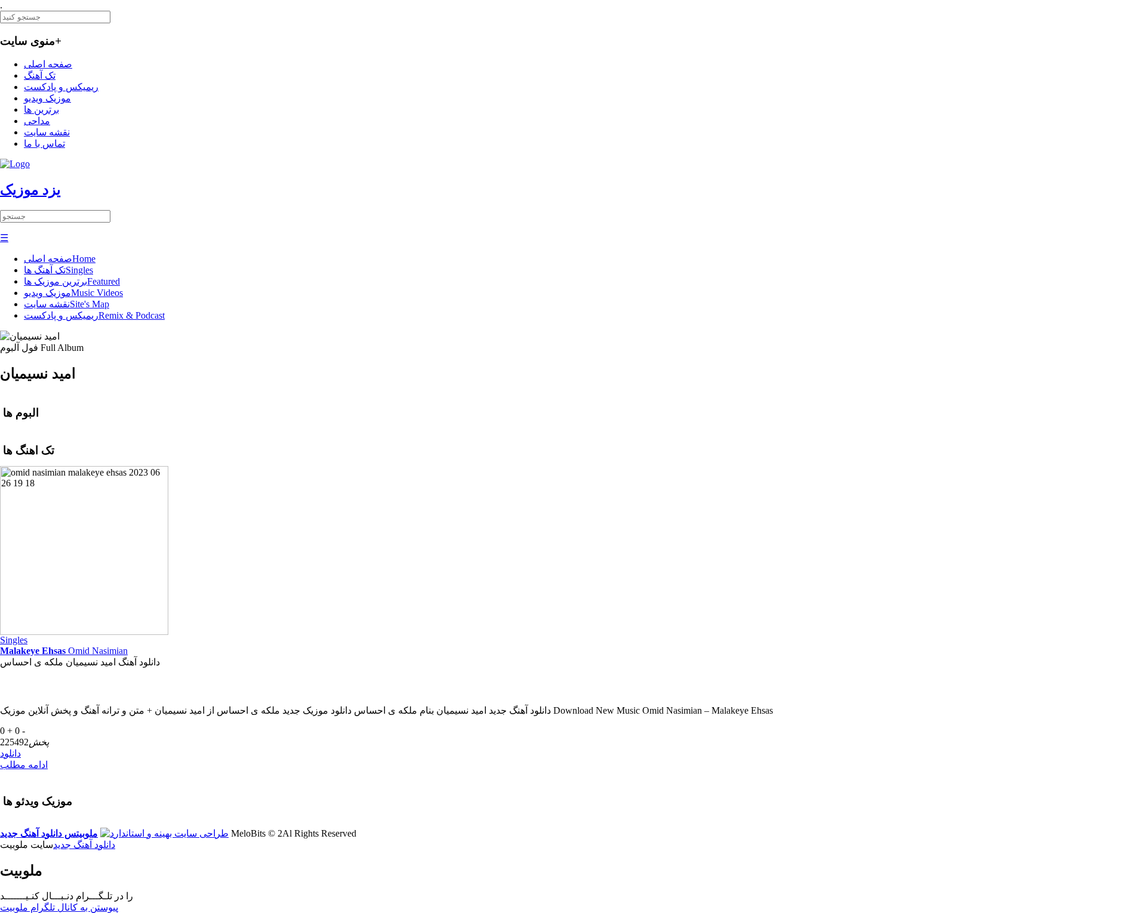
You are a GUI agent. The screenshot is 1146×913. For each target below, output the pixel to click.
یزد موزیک (30, 190)
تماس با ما (44, 143)
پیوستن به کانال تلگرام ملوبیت (59, 907)
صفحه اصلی (48, 64)
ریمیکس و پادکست (61, 87)
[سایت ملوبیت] (164, 833)
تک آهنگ (40, 75)
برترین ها (41, 109)
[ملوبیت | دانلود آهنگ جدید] (15, 164)
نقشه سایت (47, 132)
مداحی (37, 121)
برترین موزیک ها (72, 281)
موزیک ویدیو (47, 98)
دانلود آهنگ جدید (84, 845)
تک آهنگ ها (58, 270)
